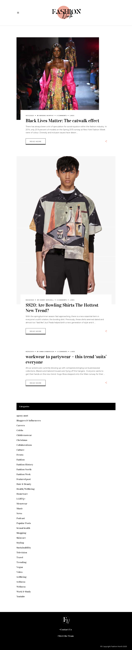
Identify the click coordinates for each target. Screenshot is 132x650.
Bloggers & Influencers (28, 420)
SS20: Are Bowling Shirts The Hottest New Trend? (62, 307)
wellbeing (21, 577)
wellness (20, 581)
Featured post (23, 479)
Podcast (20, 518)
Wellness (21, 586)
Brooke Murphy (46, 115)
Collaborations (24, 445)
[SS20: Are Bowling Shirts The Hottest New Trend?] (66, 230)
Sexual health (23, 528)
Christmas (21, 440)
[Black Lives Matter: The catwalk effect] (57, 78)
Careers (20, 425)
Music (19, 508)
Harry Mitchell (47, 300)
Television (21, 552)
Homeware (22, 493)
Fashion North (23, 469)
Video (19, 572)
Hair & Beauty (23, 484)
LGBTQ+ (21, 498)
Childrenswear (24, 435)
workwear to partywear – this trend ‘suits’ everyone (66, 359)
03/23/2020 (30, 300)
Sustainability (23, 547)
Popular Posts (23, 523)
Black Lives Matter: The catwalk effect (62, 120)
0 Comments (62, 115)
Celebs (19, 430)
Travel (19, 557)
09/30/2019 (30, 351)
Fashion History (24, 464)
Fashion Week (23, 474)
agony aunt (22, 415)
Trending (21, 562)
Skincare (21, 537)
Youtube (20, 596)
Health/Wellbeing (25, 489)
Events (19, 454)
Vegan (19, 567)
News (19, 513)
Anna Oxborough (46, 351)
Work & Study (23, 591)
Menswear (21, 503)
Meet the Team (66, 636)
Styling (20, 542)
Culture (20, 449)
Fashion (20, 459)
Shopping (21, 533)
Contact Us (66, 629)
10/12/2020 (30, 115)
